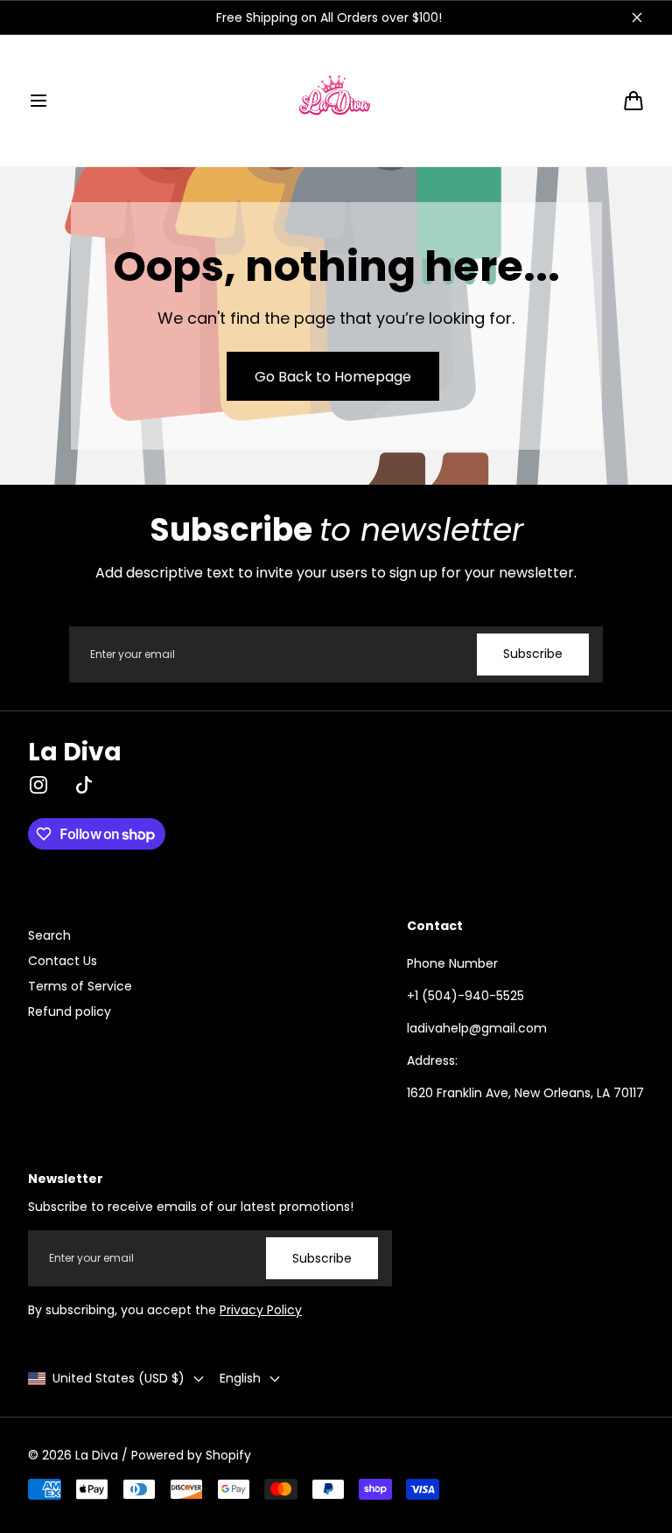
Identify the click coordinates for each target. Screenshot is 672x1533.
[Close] (637, 17)
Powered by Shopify (191, 1455)
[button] (38, 100)
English (240, 1378)
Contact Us (62, 961)
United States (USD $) (118, 1378)
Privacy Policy (261, 1310)
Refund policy (69, 1011)
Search (49, 935)
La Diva (96, 1455)
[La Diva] (336, 100)
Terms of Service (80, 986)
